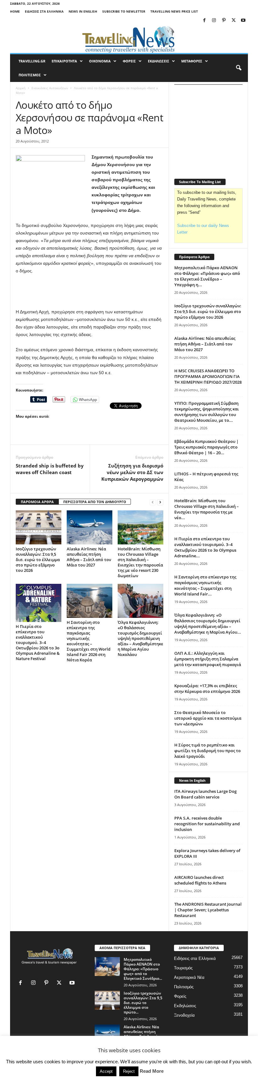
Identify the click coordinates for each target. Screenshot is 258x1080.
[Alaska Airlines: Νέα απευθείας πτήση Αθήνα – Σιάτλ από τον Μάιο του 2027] (89, 527)
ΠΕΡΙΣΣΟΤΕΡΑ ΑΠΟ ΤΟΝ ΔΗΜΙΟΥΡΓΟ (94, 501)
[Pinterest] (223, 20)
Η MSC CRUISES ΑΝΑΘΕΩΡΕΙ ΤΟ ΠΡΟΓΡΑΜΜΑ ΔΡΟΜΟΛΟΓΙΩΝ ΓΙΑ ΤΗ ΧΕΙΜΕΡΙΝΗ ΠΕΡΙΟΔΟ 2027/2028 (208, 376)
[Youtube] (243, 20)
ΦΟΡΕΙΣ (129, 61)
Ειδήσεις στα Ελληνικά (44, 11)
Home (15, 11)
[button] (238, 68)
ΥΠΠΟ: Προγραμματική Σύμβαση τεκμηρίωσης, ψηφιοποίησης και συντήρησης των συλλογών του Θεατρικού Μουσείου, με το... (206, 411)
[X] (233, 20)
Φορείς (180, 996)
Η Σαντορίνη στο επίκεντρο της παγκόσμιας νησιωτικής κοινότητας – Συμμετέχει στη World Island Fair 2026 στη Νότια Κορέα (88, 641)
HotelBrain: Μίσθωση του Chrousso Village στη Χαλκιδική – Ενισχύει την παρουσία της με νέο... (206, 509)
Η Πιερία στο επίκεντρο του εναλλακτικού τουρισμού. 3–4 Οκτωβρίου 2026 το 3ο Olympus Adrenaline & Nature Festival (38, 642)
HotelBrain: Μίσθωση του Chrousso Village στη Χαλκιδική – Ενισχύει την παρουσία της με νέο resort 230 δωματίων (140, 562)
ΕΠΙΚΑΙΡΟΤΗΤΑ (64, 61)
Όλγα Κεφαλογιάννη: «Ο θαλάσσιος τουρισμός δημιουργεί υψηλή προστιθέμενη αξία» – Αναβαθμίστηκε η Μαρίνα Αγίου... (207, 623)
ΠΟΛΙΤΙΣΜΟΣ (30, 75)
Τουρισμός (183, 968)
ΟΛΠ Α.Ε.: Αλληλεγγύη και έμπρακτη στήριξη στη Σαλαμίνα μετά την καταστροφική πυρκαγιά (207, 658)
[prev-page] (152, 502)
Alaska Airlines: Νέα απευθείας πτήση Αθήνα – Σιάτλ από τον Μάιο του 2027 (89, 557)
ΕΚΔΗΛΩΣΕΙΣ (158, 61)
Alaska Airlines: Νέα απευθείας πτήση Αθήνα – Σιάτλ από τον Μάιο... (141, 1034)
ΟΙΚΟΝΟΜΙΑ (100, 61)
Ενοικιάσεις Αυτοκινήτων (49, 88)
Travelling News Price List (174, 11)
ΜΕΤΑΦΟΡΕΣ (191, 61)
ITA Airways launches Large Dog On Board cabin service (205, 794)
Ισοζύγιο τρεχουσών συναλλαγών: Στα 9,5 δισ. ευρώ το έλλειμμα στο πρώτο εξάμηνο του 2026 (38, 559)
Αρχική (20, 88)
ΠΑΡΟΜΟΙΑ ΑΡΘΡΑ (37, 501)
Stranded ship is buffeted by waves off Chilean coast (50, 468)
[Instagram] (214, 20)
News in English (83, 11)
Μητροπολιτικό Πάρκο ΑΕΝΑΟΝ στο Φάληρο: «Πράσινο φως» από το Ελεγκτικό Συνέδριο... (143, 969)
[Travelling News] (129, 39)
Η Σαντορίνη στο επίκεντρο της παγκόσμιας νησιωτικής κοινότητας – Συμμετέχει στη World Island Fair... (205, 585)
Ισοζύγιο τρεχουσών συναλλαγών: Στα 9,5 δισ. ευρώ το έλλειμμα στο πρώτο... (143, 1002)
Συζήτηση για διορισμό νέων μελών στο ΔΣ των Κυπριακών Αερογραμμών (132, 472)
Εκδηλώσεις (185, 1005)
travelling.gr (32, 61)
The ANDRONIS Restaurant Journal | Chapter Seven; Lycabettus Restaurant (208, 909)
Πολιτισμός (184, 986)
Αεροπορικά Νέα (189, 977)
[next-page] (160, 502)
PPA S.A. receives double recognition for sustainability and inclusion (207, 823)
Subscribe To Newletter (123, 11)
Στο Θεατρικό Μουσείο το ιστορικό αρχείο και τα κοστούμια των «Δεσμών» (207, 718)
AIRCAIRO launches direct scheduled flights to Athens (200, 880)
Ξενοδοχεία (184, 1015)
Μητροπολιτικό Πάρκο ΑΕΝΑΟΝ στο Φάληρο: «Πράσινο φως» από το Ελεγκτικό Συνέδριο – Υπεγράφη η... (207, 276)
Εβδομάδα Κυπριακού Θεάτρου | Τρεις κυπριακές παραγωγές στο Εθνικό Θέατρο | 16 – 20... (206, 447)
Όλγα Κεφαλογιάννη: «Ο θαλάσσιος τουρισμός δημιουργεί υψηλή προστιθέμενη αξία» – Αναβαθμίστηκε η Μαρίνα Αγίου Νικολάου (140, 638)
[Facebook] (204, 20)
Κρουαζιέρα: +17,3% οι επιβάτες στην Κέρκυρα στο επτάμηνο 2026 (207, 688)
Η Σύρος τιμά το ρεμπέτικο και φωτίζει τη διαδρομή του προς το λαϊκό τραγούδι (207, 750)
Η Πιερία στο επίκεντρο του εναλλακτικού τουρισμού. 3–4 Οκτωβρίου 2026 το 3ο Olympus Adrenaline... (205, 547)
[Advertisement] (89, 291)
